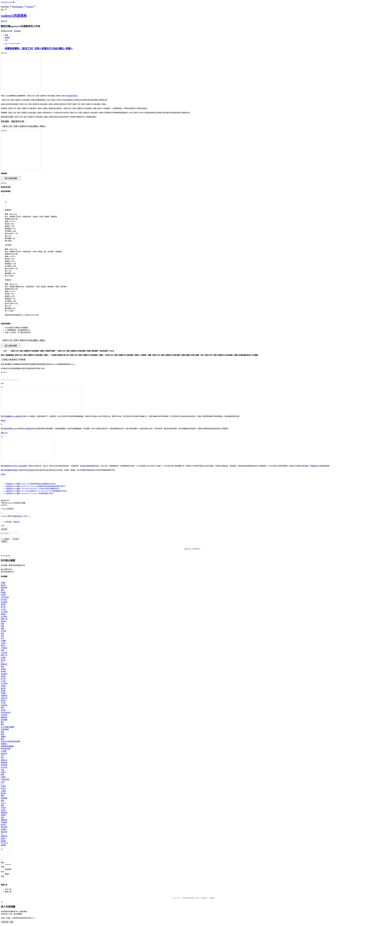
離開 (11, 922)
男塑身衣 (29, 428)
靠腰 (2, 732)
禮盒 (313, 466)
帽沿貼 (3, 585)
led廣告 (3, 786)
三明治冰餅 (5, 597)
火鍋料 (3, 643)
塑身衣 (3, 420)
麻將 (2, 800)
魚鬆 (2, 433)
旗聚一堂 (4, 619)
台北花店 (4, 767)
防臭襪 (3, 595)
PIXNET (178, 898)
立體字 (3, 772)
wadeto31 (4, 505)
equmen (14, 428)
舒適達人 (15, 470)
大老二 (3, 803)
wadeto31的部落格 (14, 15)
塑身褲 (3, 841)
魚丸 (2, 638)
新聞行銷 (4, 836)
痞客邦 (15, 516)
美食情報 (17, 31)
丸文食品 (20, 466)
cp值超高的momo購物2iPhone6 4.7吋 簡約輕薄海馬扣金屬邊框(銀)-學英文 (30, 484)
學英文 (3, 474)
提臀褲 (3, 845)
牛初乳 (3, 703)
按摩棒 (3, 815)
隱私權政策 (204, 898)
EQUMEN (4, 843)
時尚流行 (16, 522)
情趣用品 (4, 812)
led (2, 784)
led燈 (2, 782)
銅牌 (2, 774)
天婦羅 (3, 641)
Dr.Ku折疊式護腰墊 (7, 727)
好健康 (3, 693)
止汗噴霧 (4, 612)
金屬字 (3, 777)
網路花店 (4, 760)
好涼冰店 (4, 600)
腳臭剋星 (18, 416)
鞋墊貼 (3, 614)
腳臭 (2, 590)
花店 (2, 758)
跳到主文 (4, 21)
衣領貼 (3, 583)
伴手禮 (318, 466)
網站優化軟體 (5, 749)
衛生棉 (6, 470)
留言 (19, 516)
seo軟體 (3, 751)
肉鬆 (2, 626)
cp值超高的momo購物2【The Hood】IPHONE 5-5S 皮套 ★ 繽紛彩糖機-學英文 (32, 488)
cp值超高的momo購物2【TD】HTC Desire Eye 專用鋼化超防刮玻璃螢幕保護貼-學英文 (35, 486)
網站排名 (4, 753)
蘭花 (2, 724)
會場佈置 (4, 765)
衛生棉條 (4, 827)
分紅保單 (4, 715)
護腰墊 (3, 736)
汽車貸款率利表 (71, 96)
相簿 (6, 35)
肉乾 (2, 636)
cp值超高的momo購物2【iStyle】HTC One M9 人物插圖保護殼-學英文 (29, 493)
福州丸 (3, 645)
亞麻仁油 (4, 698)
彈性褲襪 (4, 798)
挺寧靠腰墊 (5, 729)
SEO (2, 755)
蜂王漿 (3, 700)
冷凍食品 (4, 648)
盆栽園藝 (4, 720)
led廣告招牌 (5, 779)
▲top (2, 525)
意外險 (3, 710)
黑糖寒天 (4, 744)
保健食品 (4, 695)
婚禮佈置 (4, 762)
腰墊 (2, 734)
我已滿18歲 (5, 922)
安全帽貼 (4, 602)
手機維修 (4, 822)
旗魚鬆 (88, 466)
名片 (6, 40)
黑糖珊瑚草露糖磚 (7, 746)
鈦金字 (3, 788)
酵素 (2, 708)
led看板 (3, 791)
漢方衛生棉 (31, 470)
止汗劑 (3, 609)
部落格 (7, 37)
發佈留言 (4, 541)
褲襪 (2, 796)
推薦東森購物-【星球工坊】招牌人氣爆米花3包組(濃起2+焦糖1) (39, 48)
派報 (2, 770)
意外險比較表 (5, 712)
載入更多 (4, 529)
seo (2, 834)
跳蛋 (2, 817)
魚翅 (2, 650)
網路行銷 (4, 832)
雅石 (2, 722)
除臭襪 (6, 416)
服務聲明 (212, 898)
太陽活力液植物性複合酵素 (10, 741)
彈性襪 (3, 793)
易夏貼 (3, 604)
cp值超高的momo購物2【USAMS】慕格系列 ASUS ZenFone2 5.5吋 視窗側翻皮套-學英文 (36, 491)
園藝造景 (4, 717)
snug (2, 383)
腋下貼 (3, 607)
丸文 (6, 433)
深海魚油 (4, 705)
